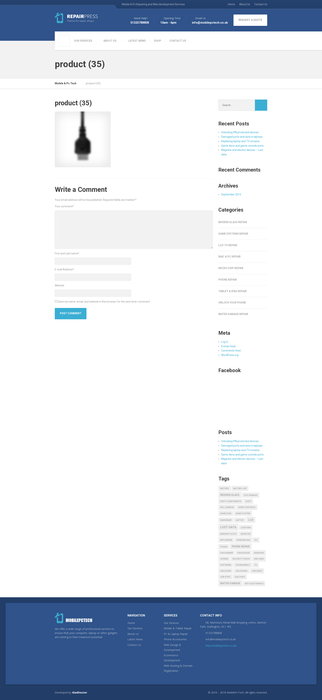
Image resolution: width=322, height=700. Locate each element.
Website (59, 285)
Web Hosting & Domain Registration (178, 668)
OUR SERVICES (83, 40)
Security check (241, 559)
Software (225, 565)
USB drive (257, 571)
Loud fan (246, 527)
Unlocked (225, 571)
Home (231, 4)
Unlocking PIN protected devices (240, 132)
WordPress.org (230, 355)
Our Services (135, 628)
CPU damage (250, 495)
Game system (243, 513)
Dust (248, 501)
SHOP (157, 40)
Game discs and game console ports (242, 145)
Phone (223, 547)
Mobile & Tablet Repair (178, 628)
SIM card (259, 559)
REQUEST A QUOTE (250, 19)
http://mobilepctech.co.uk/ (221, 645)
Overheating (243, 540)
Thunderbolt (242, 565)
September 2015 (231, 194)
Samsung (259, 553)
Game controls (246, 507)
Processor (243, 553)
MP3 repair (226, 540)
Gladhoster (79, 692)
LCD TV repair (227, 245)
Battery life (240, 488)
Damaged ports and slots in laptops (242, 136)
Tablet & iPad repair (232, 291)
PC (256, 540)
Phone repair (227, 279)
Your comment (64, 206)
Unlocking (241, 571)
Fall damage (227, 507)
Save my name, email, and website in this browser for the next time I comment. (104, 301)
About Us (244, 4)
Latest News (135, 639)
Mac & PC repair (229, 256)
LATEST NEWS (137, 40)
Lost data (228, 527)
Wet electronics (254, 583)
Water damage (230, 583)
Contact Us (260, 4)
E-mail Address (64, 269)
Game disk (225, 513)
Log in (224, 341)
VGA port (240, 577)
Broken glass (229, 494)
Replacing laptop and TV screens (240, 141)
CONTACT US (177, 40)
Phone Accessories (175, 639)
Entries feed (228, 346)
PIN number (226, 553)
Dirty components (230, 501)
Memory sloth (228, 534)
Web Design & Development (172, 647)
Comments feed (231, 350)
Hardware (225, 520)
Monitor (245, 534)
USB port (225, 577)
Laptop (240, 520)
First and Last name (67, 253)
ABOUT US (109, 40)
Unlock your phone (232, 302)
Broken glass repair (232, 222)
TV (255, 565)
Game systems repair (233, 233)
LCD (250, 519)
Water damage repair (233, 314)
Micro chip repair (230, 268)
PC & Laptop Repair (176, 634)
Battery (224, 488)
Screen (224, 559)
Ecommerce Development (172, 657)
